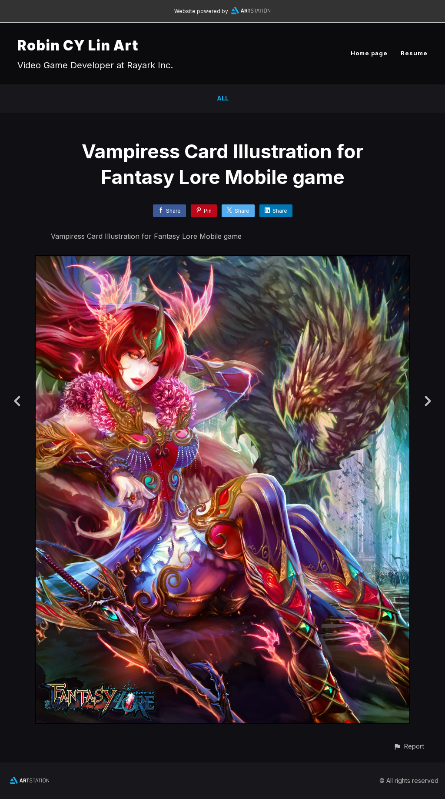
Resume (414, 53)
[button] (409, 746)
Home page (369, 53)
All (223, 98)
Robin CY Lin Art (77, 45)
